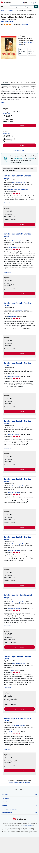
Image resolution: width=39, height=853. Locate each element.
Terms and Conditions (27, 825)
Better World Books (14, 608)
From (22, 51)
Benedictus (31, 158)
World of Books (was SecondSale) (18, 189)
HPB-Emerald (12, 732)
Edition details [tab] (30, 82)
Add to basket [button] (19, 125)
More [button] (3, 102)
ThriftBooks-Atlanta (14, 376)
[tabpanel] (19, 94)
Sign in (30, 2)
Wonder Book (12, 316)
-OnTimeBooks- (13, 247)
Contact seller (7, 203)
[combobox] (22, 6)
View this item (6, 113)
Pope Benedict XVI (19, 158)
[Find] (36, 6)
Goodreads (25, 24)
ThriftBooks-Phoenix (14, 492)
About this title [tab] (16, 82)
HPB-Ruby (11, 670)
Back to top (19, 789)
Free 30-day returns (20, 150)
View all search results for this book (19, 782)
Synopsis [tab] (5, 82)
